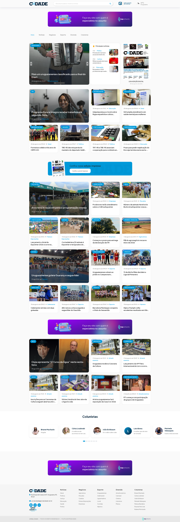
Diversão (73, 35)
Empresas (82, 504)
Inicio (32, 35)
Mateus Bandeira (139, 504)
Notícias (42, 35)
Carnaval (118, 496)
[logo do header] (38, 4)
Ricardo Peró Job (139, 506)
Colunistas (84, 35)
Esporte (63, 35)
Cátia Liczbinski (139, 496)
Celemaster (101, 496)
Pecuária (81, 496)
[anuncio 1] (90, 19)
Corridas (100, 504)
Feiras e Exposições (85, 501)
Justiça (62, 498)
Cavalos (81, 498)
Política (62, 496)
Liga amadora (101, 498)
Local (99, 501)
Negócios (52, 35)
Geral (62, 493)
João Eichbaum (139, 498)
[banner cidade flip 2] (90, 168)
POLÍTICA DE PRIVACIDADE (69, 519)
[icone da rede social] (31, 505)
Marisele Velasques (140, 501)
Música (118, 504)
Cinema (118, 498)
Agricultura (82, 493)
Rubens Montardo (140, 509)
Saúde (62, 504)
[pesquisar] (110, 4)
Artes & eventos (121, 493)
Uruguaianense (101, 493)
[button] (31, 64)
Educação (63, 501)
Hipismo (99, 506)
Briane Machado (139, 493)
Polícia (62, 506)
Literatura (119, 501)
